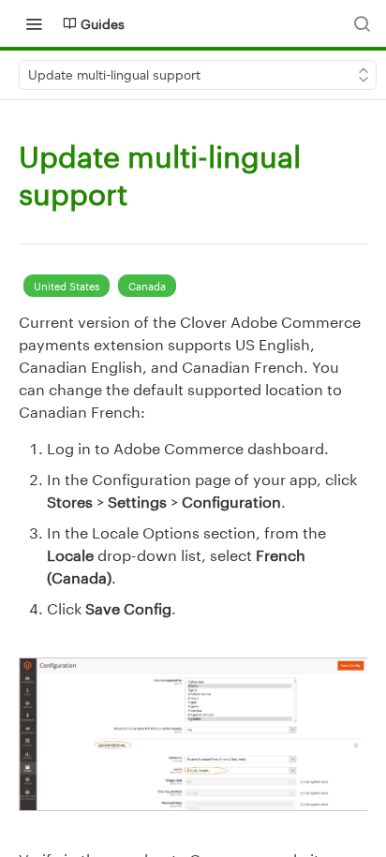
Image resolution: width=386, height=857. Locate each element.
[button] (193, 734)
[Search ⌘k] (362, 23)
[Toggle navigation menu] (34, 23)
